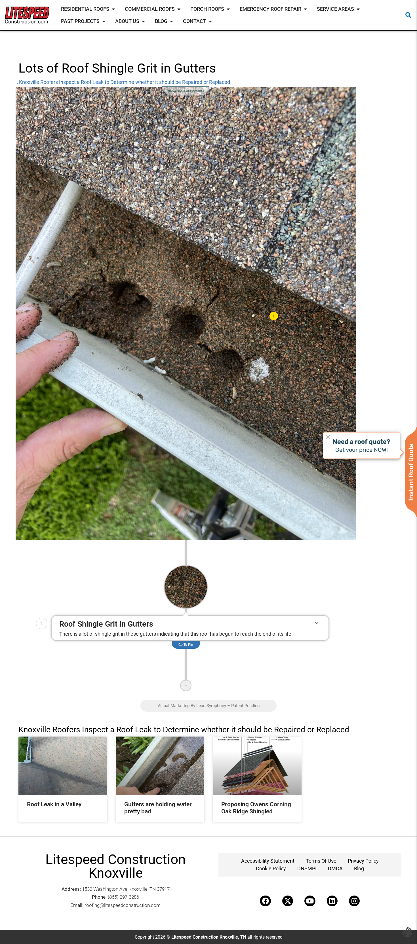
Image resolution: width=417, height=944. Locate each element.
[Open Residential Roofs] (113, 9)
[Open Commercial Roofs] (178, 9)
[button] (408, 15)
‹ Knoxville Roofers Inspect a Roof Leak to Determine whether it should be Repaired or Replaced (123, 82)
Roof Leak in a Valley (54, 804)
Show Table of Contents (186, 91)
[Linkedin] (332, 901)
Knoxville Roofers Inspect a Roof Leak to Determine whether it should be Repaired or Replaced (183, 729)
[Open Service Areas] (358, 9)
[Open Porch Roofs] (228, 9)
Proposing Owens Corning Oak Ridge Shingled (256, 808)
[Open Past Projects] (103, 21)
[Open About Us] (143, 21)
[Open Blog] (171, 21)
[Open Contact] (210, 21)
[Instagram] (354, 901)
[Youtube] (309, 901)
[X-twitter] (287, 901)
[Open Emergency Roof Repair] (305, 9)
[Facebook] (265, 901)
